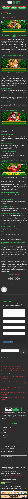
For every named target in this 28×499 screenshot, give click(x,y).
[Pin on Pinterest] (17, 278)
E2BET (22, 77)
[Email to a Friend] (15, 278)
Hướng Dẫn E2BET (4, 12)
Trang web (5, 331)
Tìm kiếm (3, 348)
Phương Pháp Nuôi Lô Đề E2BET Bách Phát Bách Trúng (13, 370)
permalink (24, 283)
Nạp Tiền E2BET (4, 296)
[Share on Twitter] (13, 278)
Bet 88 (2, 397)
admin (15, 17)
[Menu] (2, 3)
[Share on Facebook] (10, 278)
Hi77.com (3, 376)
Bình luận (5, 307)
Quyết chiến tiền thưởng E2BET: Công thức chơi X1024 (13, 364)
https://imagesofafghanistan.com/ (15, 475)
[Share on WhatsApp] (8, 278)
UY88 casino (4, 392)
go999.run (3, 387)
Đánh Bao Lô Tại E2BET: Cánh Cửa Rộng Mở (11, 366)
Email (4, 325)
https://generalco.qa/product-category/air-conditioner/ (13, 381)
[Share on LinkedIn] (20, 278)
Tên (4, 319)
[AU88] (14, 492)
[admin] (14, 2)
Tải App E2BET (23, 296)
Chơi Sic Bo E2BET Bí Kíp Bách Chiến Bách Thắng (12, 368)
